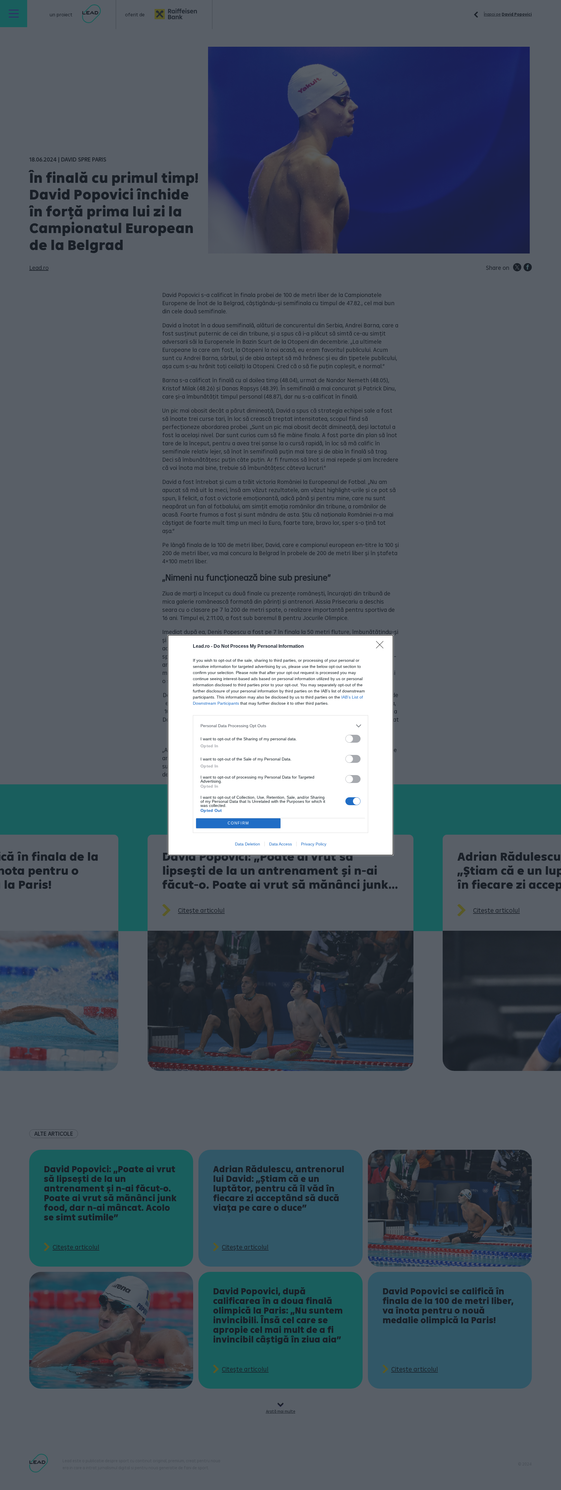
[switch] (353, 739)
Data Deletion (247, 844)
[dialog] (280, 745)
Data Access (280, 844)
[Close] (381, 646)
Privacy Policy (313, 844)
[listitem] (280, 726)
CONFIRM (238, 823)
